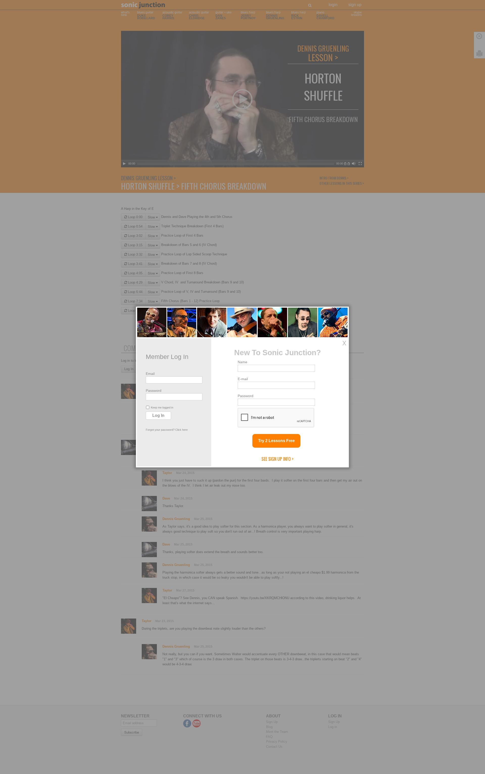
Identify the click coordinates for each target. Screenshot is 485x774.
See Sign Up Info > (277, 459)
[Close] (344, 343)
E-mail (243, 379)
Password (153, 391)
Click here (181, 429)
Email (150, 374)
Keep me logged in (162, 407)
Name (242, 362)
